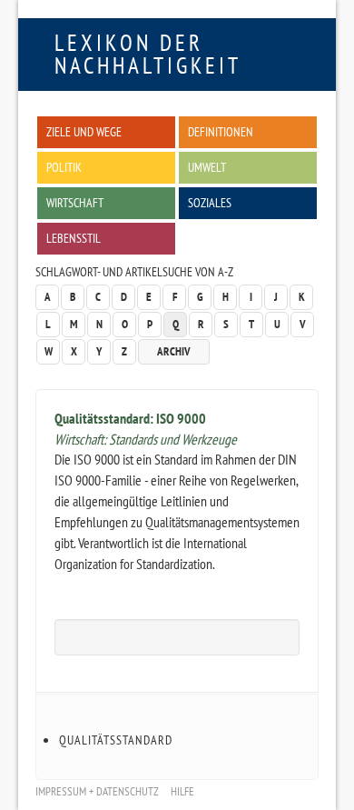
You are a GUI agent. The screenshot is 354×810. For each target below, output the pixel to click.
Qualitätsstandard (115, 740)
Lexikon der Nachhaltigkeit (147, 54)
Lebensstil (73, 237)
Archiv (174, 351)
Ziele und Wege (84, 131)
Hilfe (182, 791)
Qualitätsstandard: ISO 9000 (130, 418)
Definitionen (220, 131)
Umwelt (207, 166)
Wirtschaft (74, 202)
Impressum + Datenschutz (97, 791)
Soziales (209, 202)
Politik (64, 166)
